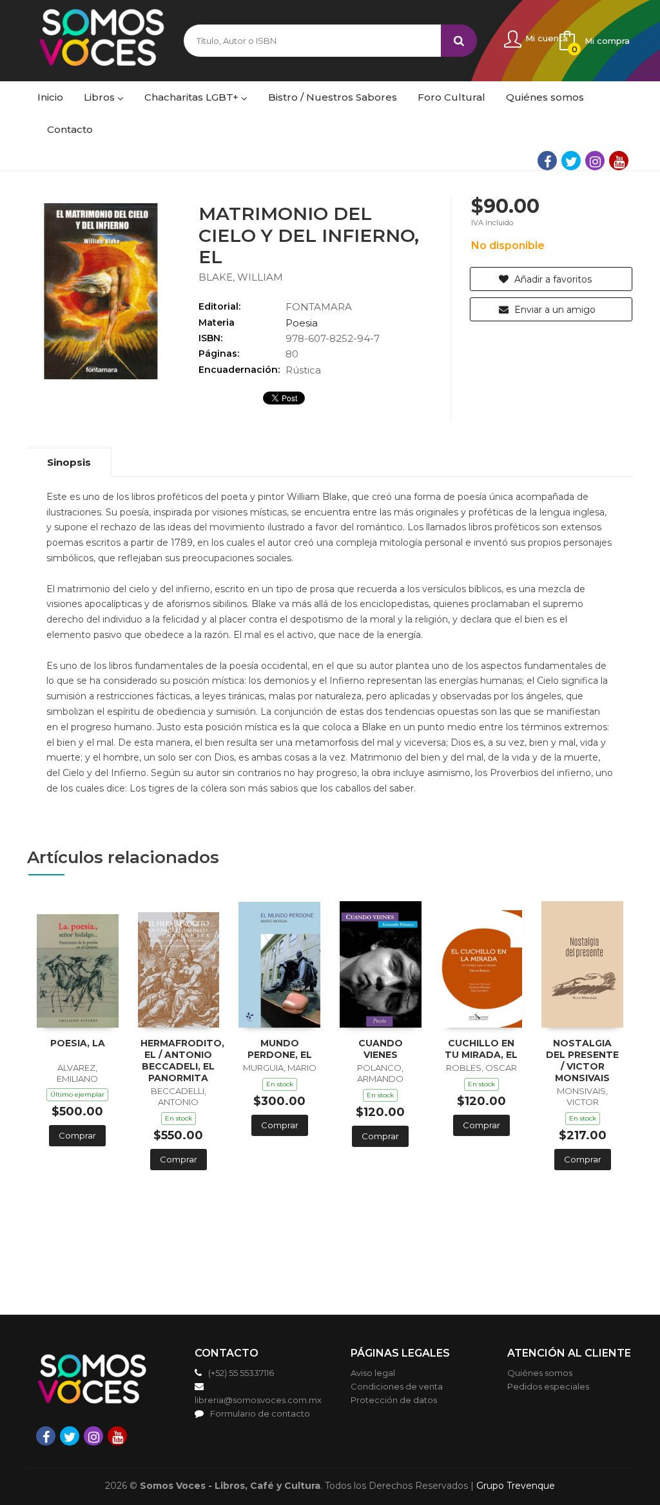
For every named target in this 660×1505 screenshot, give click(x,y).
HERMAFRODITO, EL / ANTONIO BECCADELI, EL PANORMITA (182, 1060)
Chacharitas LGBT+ (192, 97)
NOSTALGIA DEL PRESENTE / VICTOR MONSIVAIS (582, 1060)
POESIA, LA (77, 1043)
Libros (100, 97)
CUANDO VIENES (380, 1049)
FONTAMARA (319, 307)
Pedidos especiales (548, 1386)
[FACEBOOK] (547, 160)
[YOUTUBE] (618, 160)
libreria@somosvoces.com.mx (258, 1400)
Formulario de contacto (260, 1413)
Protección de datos (394, 1400)
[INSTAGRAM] (595, 160)
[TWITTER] (571, 160)
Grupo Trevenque (515, 1485)
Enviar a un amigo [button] (554, 309)
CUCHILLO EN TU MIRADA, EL (481, 1049)
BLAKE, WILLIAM (241, 277)
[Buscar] (459, 41)
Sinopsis (69, 462)
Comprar (77, 1135)
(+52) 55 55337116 (241, 1373)
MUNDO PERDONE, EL (280, 1049)
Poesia (302, 323)
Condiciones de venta (397, 1386)
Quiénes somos (539, 1373)
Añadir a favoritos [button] (552, 279)
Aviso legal (373, 1373)
